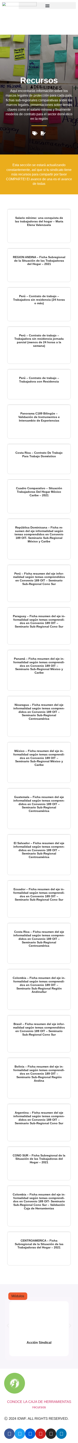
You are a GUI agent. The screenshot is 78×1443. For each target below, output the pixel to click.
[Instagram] (51, 1433)
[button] (47, 5)
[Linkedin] (61, 1433)
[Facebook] (9, 1433)
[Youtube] (40, 1433)
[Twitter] (20, 1433)
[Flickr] (30, 1433)
